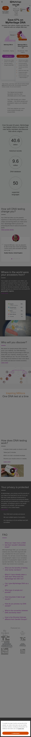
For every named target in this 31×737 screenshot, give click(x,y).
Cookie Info (21, 728)
